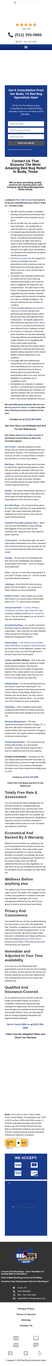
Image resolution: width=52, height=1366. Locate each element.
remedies (37, 435)
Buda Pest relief (25, 435)
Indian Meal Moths (13, 646)
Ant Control (10, 447)
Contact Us (26, 1325)
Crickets (27, 608)
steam (42, 323)
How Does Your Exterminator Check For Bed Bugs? (25, 1281)
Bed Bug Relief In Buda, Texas (29, 170)
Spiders (8, 660)
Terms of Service (26, 1314)
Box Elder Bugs (12, 505)
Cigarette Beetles (38, 646)
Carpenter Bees (30, 523)
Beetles (8, 491)
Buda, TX (14, 602)
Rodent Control (12, 596)
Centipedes (10, 611)
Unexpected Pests (13, 608)
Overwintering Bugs (14, 625)
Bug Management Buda (31, 188)
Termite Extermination (15, 742)
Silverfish (20, 611)
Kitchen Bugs (11, 643)
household (9, 549)
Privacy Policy (26, 1308)
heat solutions (38, 308)
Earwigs (8, 558)
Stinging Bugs (11, 684)
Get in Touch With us (18, 1024)
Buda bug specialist (22, 258)
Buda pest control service (30, 939)
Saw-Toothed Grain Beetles (31, 643)
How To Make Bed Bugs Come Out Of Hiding (21, 1278)
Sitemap (26, 1320)
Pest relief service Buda (27, 200)
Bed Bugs (9, 464)
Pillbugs (35, 608)
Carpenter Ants (12, 523)
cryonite (35, 323)
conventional (16, 326)
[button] (26, 47)
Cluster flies (33, 611)
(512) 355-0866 (33, 419)
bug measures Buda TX (19, 407)
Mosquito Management (15, 722)
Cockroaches (11, 540)
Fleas (7, 573)
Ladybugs (9, 584)
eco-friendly (23, 311)
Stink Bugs (10, 707)
